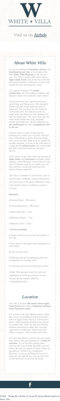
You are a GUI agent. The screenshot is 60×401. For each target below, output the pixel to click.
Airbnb (40, 34)
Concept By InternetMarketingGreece (43, 396)
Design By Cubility (17, 396)
